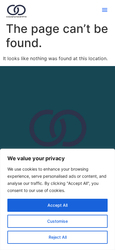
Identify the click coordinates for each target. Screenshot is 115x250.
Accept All (57, 205)
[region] (57, 199)
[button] (104, 9)
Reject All (58, 237)
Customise (57, 221)
